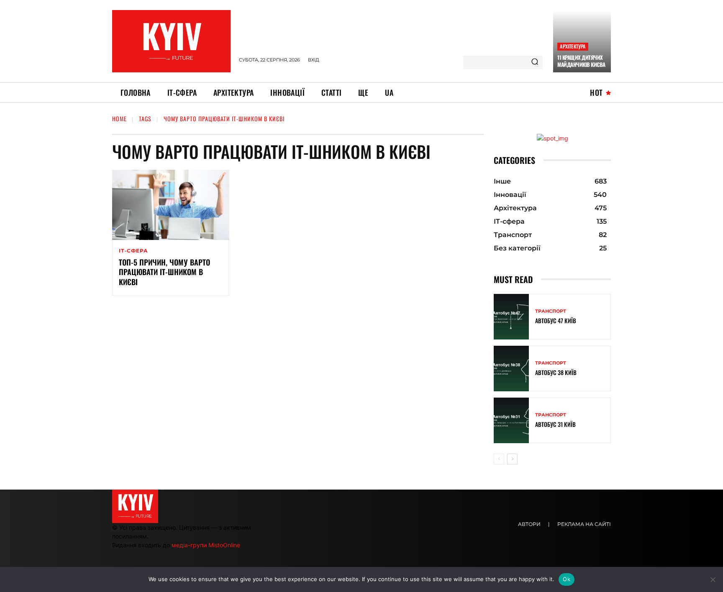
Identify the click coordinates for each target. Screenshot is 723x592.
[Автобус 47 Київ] (511, 316)
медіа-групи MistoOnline (206, 545)
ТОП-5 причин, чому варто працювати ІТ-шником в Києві (164, 272)
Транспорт (550, 311)
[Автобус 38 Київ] (511, 368)
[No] (712, 579)
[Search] (535, 62)
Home (119, 118)
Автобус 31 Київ (555, 424)
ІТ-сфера (133, 250)
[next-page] (512, 459)
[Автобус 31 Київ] (511, 420)
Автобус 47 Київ (555, 320)
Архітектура (572, 46)
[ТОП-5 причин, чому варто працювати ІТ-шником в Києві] (170, 205)
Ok (566, 579)
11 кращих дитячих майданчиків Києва (581, 61)
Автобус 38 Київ (556, 372)
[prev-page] (499, 459)
